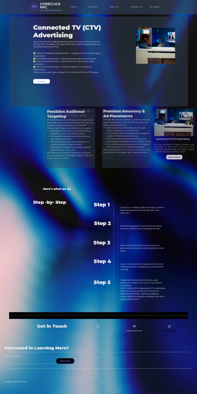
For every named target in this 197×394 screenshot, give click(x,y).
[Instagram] (174, 330)
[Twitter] (167, 330)
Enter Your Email (12, 356)
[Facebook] (164, 330)
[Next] (188, 145)
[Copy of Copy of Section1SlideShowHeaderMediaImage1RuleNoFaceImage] (101, 179)
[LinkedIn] (171, 330)
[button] (93, 7)
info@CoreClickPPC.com (16, 382)
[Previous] (9, 145)
